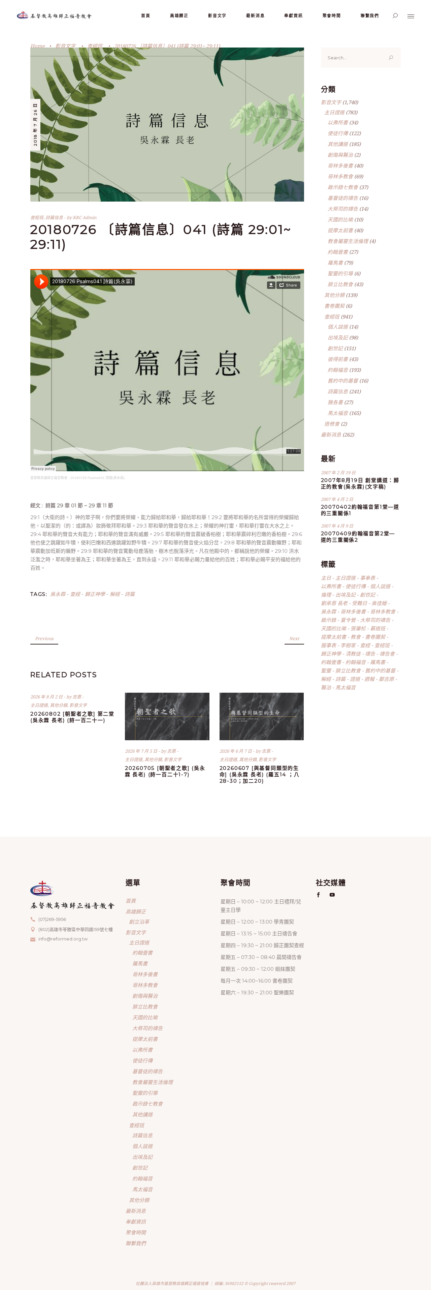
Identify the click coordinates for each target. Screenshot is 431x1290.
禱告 (370, 653)
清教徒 (353, 653)
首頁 (131, 900)
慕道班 (377, 628)
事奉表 (367, 577)
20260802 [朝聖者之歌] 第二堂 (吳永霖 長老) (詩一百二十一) (72, 717)
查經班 (94, 45)
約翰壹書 (338, 251)
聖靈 (326, 670)
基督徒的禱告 (343, 197)
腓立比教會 (340, 284)
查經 (75, 594)
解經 (115, 594)
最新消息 (331, 434)
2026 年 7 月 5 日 (141, 751)
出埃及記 (338, 337)
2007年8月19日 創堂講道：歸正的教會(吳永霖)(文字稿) (360, 483)
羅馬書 (335, 262)
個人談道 (338, 326)
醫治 (326, 687)
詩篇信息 (54, 217)
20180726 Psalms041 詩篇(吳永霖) (97, 478)
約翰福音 (338, 369)
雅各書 (335, 402)
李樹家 (348, 645)
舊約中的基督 (343, 380)
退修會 (331, 423)
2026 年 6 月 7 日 (236, 751)
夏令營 (348, 620)
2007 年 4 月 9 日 (337, 526)
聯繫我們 (136, 1243)
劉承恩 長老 (334, 603)
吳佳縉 (379, 603)
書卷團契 (334, 305)
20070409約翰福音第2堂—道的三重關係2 (358, 536)
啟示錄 (328, 620)
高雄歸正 (136, 911)
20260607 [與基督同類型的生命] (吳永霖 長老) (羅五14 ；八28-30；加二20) (260, 774)
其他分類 (58, 705)
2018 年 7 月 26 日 (35, 124)
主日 (326, 577)
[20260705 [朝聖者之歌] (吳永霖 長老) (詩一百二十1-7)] (167, 716)
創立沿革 (139, 921)
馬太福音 (338, 413)
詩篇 (130, 594)
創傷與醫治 (340, 154)
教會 (356, 636)
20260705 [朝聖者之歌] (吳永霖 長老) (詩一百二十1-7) (165, 771)
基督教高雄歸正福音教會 (48, 478)
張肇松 (358, 628)
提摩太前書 (340, 230)
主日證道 (39, 705)
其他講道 (338, 144)
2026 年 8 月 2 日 (47, 697)
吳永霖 (57, 594)
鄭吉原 (386, 679)
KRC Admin (84, 217)
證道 (355, 679)
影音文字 (65, 45)
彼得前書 (338, 359)
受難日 (359, 603)
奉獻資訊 (136, 1221)
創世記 (335, 348)
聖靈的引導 (340, 273)
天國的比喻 (340, 219)
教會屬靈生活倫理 (348, 241)
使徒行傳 (338, 133)
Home (37, 45)
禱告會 (387, 653)
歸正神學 (95, 594)
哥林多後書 (340, 165)
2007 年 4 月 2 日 (337, 499)
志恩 (77, 697)
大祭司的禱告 (343, 208)
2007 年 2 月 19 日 (338, 473)
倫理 (326, 594)
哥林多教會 (340, 176)
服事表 (328, 645)
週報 (369, 679)
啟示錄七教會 (343, 187)
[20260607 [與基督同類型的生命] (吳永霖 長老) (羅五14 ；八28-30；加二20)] (262, 716)
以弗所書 (338, 122)
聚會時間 (136, 1232)
